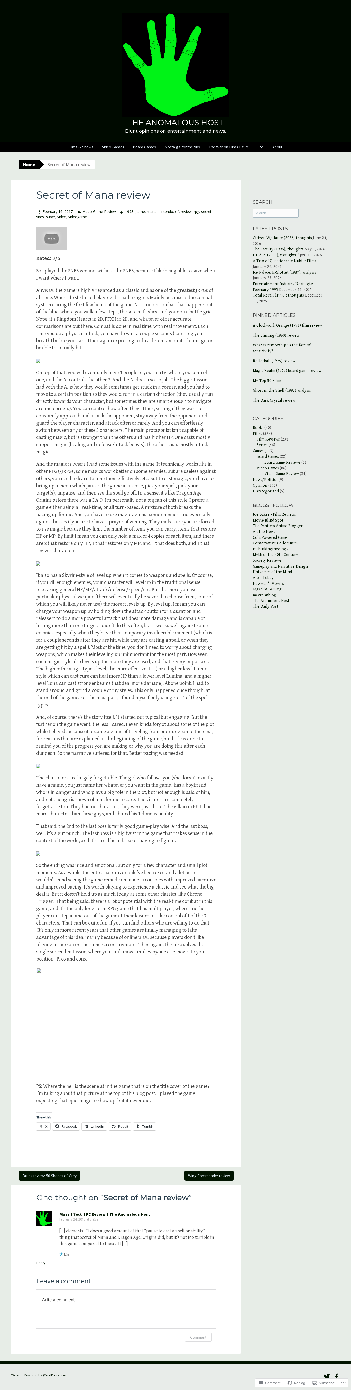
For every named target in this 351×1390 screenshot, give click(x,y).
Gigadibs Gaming (267, 589)
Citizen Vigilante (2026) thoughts (282, 238)
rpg (196, 211)
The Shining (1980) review (276, 335)
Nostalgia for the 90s (182, 147)
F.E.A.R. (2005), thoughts (274, 255)
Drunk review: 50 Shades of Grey (49, 1175)
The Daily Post (265, 606)
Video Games (113, 147)
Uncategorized (266, 491)
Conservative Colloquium (275, 543)
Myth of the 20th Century (275, 554)
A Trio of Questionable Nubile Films (284, 260)
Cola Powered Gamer (271, 537)
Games (258, 451)
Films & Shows (81, 147)
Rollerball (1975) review (274, 360)
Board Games (144, 147)
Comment (198, 1337)
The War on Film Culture (229, 147)
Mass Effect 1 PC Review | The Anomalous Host (104, 1214)
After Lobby (263, 577)
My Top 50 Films (267, 380)
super (50, 216)
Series (262, 445)
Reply (40, 1262)
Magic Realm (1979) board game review (287, 370)
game (140, 211)
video (61, 216)
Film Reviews (268, 439)
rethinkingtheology (270, 548)
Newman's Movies (268, 583)
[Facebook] (336, 1377)
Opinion (260, 485)
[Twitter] (326, 1377)
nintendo (166, 211)
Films (257, 433)
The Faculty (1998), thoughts (278, 249)
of (177, 211)
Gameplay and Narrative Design (280, 566)
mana (151, 211)
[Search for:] (276, 213)
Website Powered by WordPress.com (38, 1375)
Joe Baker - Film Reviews (274, 514)
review (186, 211)
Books (258, 427)
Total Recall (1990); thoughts (278, 295)
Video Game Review (99, 211)
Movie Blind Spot (268, 520)
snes (40, 216)
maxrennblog (264, 595)
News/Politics (265, 479)
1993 (129, 211)
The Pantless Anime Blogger (278, 526)
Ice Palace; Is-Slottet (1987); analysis (284, 272)
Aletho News (264, 531)
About (277, 147)
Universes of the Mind (272, 572)
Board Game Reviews (282, 462)
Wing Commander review (209, 1175)
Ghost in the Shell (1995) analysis (282, 390)
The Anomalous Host (175, 122)
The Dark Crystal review (274, 400)
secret (206, 211)
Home (29, 164)
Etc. (261, 147)
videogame (77, 216)
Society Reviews (267, 560)
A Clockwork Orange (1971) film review (287, 325)
